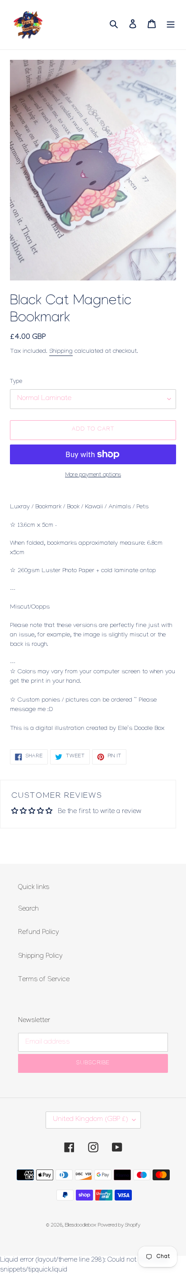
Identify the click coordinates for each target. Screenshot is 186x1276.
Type (16, 382)
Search (28, 909)
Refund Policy (38, 933)
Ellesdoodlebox (80, 1226)
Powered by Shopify (119, 1226)
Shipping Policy (40, 956)
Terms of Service (44, 980)
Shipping (61, 351)
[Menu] (170, 24)
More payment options (93, 475)
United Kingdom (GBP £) (90, 1120)
